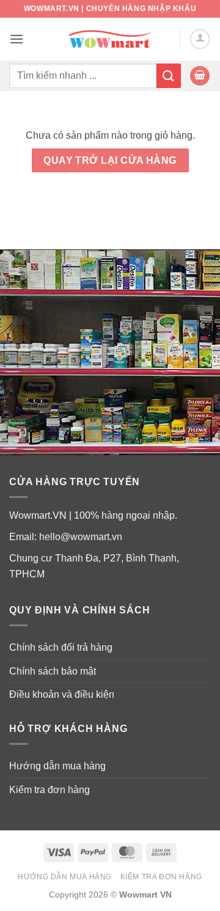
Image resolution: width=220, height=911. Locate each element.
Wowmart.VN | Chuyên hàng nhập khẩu (110, 8)
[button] (16, 39)
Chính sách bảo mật (52, 671)
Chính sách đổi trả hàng (60, 647)
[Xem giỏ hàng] (200, 76)
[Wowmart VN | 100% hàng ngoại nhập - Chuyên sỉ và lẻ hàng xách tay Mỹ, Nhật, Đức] (110, 39)
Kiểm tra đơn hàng (49, 790)
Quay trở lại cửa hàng (110, 160)
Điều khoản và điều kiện (61, 694)
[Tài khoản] (200, 39)
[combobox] (82, 76)
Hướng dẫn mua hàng (57, 766)
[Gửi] (168, 75)
